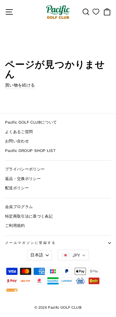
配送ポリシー (17, 188)
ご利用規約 (15, 225)
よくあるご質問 (19, 132)
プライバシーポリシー (25, 169)
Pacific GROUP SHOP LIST (30, 150)
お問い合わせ (17, 141)
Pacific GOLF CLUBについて (31, 122)
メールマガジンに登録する (30, 242)
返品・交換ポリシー (23, 178)
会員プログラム (19, 206)
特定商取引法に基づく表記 (29, 216)
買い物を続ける (20, 85)
